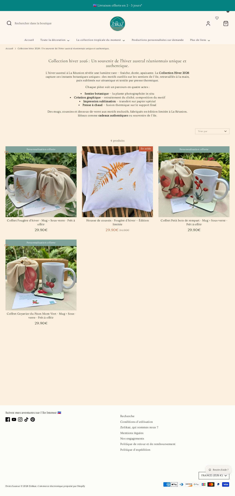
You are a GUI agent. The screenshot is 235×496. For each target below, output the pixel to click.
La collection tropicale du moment (99, 40)
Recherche (127, 416)
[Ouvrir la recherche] (9, 23)
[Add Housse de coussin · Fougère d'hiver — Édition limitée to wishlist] (82, 152)
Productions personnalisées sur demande (158, 40)
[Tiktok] (26, 419)
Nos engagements (132, 438)
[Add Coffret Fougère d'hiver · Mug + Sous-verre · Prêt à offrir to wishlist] (6, 152)
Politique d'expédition (135, 449)
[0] (225, 23)
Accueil (29, 40)
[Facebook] (8, 419)
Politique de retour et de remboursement (148, 444)
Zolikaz (33, 486)
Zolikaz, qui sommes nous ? (139, 427)
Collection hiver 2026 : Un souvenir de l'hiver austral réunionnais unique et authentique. (63, 48)
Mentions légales (131, 433)
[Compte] (208, 23)
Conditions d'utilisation (136, 421)
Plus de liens (198, 40)
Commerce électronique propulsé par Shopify (61, 486)
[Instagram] (20, 419)
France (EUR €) (212, 475)
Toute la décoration (53, 40)
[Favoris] (217, 17)
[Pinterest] (32, 419)
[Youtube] (14, 419)
